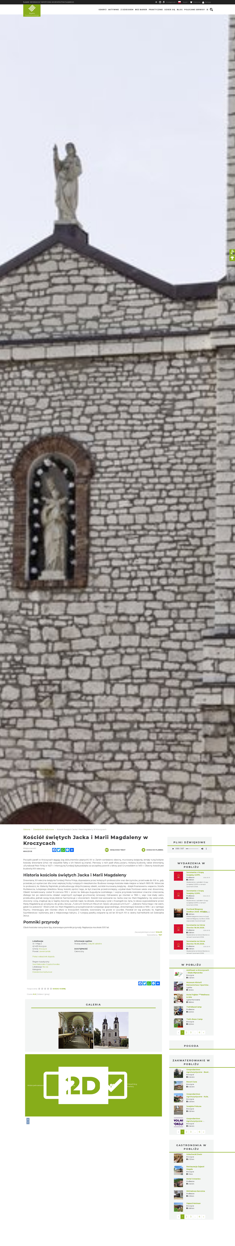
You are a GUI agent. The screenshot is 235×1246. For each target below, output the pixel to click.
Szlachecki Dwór (194, 1154)
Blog (180, 10)
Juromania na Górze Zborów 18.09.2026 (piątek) (195, 927)
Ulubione (196, 2)
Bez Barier (141, 10)
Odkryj (102, 10)
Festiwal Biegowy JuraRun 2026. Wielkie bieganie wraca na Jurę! (197, 911)
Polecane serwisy (194, 10)
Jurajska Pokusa (193, 1106)
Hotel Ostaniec (193, 1179)
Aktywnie (113, 10)
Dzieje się (169, 10)
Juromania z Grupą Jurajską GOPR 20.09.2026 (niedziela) (196, 893)
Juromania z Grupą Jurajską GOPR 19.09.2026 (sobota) (195, 875)
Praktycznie (156, 10)
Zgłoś (159, 932)
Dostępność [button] (171, 2)
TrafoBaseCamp (194, 1007)
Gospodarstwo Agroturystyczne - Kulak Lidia (197, 1096)
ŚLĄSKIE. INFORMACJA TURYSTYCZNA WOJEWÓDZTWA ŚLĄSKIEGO (48, 2)
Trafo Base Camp (194, 1019)
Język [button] (185, 2)
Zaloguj (208, 2)
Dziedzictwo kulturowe (42, 972)
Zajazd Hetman (193, 1203)
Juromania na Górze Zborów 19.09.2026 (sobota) (195, 943)
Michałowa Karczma (195, 1191)
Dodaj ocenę (59, 989)
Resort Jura (191, 1082)
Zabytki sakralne (95, 944)
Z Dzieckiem (127, 10)
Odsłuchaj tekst (117, 850)
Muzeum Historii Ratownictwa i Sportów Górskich (197, 985)
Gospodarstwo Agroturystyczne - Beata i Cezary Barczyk (198, 1072)
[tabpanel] (76, 1031)
